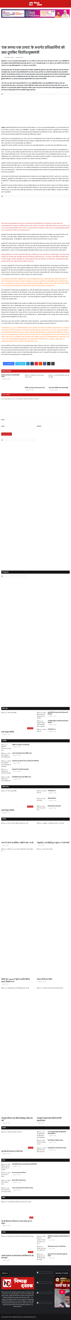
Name (3, 419)
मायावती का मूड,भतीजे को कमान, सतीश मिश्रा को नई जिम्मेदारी (25, 761)
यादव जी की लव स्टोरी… (45, 979)
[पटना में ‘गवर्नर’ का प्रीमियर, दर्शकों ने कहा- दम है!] (17, 831)
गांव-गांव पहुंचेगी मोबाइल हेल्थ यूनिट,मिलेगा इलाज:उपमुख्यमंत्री (57, 1133)
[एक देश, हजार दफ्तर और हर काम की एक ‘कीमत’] (6, 1190)
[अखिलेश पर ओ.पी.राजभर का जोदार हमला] (6, 747)
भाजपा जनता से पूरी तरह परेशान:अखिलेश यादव (22, 753)
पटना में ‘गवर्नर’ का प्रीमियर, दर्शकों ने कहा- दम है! (17, 842)
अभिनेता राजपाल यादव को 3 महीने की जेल (57, 1246)
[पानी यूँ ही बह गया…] (41, 732)
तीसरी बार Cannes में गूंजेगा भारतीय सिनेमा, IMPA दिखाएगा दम (15, 980)
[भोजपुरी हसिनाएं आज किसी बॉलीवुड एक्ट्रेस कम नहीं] (17, 1051)
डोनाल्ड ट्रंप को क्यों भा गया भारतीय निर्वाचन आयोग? (10, 376)
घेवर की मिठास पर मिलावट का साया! (55, 1140)
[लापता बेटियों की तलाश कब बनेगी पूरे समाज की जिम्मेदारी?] (41, 715)
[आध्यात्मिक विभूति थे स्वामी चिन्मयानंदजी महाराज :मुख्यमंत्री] (41, 723)
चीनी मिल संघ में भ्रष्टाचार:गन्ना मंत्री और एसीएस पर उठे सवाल (59, 1237)
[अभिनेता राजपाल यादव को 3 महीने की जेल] (41, 1249)
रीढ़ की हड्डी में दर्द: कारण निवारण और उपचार (57, 1148)
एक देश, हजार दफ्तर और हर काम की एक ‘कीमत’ (22, 1188)
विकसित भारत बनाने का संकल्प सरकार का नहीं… (35, 388)
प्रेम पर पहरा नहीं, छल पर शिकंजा (19, 1173)
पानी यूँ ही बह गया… (52, 729)
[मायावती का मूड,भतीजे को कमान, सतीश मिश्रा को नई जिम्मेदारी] (6, 763)
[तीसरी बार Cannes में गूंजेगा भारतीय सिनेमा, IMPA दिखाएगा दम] (17, 912)
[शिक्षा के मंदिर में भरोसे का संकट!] (6, 1183)
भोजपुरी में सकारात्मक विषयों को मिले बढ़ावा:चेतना (49, 1119)
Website (39, 426)
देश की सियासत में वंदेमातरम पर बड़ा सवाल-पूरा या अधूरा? (16, 1222)
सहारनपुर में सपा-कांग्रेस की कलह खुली (20, 769)
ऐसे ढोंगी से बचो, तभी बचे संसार (54, 806)
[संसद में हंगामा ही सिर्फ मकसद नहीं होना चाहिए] (59, 380)
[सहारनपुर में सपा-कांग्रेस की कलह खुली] (6, 772)
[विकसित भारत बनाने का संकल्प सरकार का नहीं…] (35, 380)
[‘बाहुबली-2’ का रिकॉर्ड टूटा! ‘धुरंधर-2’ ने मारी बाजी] (53, 831)
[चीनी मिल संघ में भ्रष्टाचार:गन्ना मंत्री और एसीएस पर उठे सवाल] (41, 1239)
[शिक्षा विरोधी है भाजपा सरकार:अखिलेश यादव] (6, 779)
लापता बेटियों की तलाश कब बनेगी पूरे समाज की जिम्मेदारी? (58, 713)
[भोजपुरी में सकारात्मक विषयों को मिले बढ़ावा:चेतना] (53, 1051)
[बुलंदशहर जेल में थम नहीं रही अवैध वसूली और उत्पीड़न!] (41, 1257)
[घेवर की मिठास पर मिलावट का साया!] (41, 1143)
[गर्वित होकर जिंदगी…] (41, 801)
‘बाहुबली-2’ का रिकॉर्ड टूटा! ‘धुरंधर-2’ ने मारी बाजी (53, 842)
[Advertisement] (35, 32)
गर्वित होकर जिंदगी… (52, 798)
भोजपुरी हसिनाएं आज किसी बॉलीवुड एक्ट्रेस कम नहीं (17, 1119)
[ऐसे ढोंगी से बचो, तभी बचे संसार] (41, 808)
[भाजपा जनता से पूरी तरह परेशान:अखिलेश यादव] (6, 755)
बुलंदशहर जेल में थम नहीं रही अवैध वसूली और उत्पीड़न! (57, 1255)
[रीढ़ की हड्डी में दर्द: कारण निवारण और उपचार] (41, 1150)
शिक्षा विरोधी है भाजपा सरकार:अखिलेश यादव (21, 777)
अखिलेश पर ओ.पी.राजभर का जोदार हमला (20, 745)
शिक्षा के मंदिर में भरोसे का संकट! (19, 1180)
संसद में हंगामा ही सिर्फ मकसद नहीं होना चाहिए (58, 388)
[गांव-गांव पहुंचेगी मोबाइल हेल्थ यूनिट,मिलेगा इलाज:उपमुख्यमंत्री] (41, 1134)
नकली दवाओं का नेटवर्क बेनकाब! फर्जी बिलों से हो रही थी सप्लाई (17, 1257)
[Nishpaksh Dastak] (35, 3)
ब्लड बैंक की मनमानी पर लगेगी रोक (12, 1151)
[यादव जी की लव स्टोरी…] (53, 912)
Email (2, 426)
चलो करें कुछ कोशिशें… (8, 732)
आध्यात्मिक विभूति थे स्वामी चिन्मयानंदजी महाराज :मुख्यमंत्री (58, 722)
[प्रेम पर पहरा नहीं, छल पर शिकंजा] (6, 1175)
